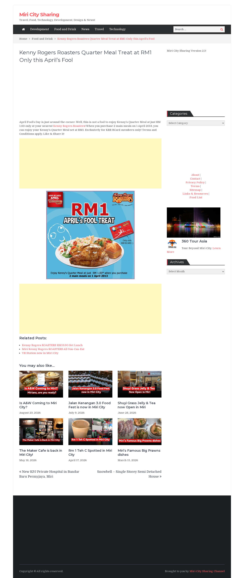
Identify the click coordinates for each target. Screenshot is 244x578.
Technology (117, 29)
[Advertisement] (90, 93)
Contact (195, 178)
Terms (195, 186)
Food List (196, 197)
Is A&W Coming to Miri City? (38, 405)
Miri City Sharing (39, 14)
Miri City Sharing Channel (207, 571)
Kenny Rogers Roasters (69, 126)
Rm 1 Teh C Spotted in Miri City (90, 453)
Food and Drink (65, 29)
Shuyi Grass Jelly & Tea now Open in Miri (136, 405)
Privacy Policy (195, 182)
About (195, 175)
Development (39, 29)
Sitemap (195, 190)
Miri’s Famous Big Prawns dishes (139, 453)
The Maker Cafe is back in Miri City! (40, 453)
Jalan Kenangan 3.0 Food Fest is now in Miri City (89, 405)
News (85, 29)
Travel (99, 29)
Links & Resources (195, 193)
